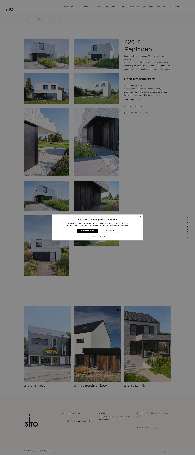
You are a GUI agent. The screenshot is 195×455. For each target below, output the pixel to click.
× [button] (140, 217)
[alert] (97, 227)
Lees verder (125, 225)
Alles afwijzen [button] (109, 231)
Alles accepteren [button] (87, 231)
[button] (97, 237)
